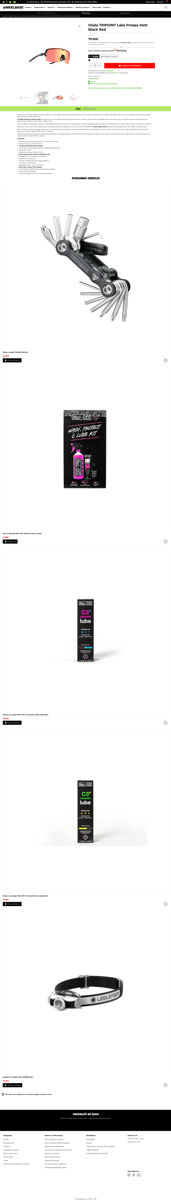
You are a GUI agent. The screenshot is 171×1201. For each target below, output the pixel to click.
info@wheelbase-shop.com (97, 1153)
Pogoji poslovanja (52, 1160)
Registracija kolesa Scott (54, 1146)
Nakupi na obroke (52, 1153)
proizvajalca (108, 71)
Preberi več (11, 541)
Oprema (51, 7)
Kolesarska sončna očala (41, 16)
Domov (5, 16)
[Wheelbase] (13, 7)
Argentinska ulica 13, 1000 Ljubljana (85, 2)
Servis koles (96, 7)
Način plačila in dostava (54, 1139)
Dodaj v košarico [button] (13, 360)
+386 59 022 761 (34, 2)
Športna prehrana (82, 7)
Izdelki (11, 16)
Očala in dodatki (26, 16)
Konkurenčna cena (52, 1157)
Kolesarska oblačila (64, 7)
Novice (89, 1143)
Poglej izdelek (165, 360)
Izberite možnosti (14, 1085)
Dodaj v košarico (131, 66)
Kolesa (27, 7)
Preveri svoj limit (124, 13)
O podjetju (90, 1139)
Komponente (39, 7)
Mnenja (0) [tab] (89, 109)
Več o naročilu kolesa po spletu (57, 1143)
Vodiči (5, 1160)
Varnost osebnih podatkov (55, 1164)
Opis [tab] (78, 109)
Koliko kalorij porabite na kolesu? (16, 1164)
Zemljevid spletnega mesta (56, 1167)
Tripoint (114, 73)
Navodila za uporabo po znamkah (58, 1150)
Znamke (106, 7)
